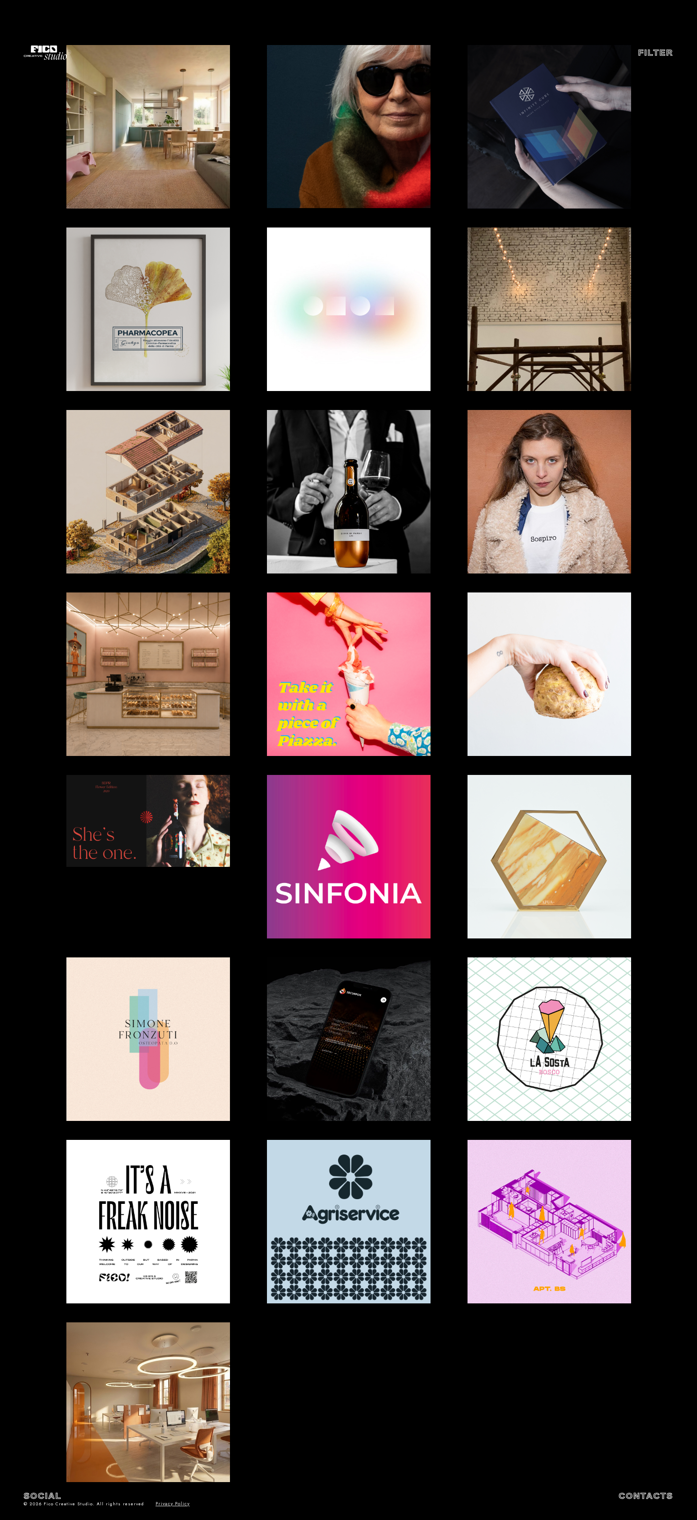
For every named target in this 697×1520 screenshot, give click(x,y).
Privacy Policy (173, 1503)
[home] (47, 53)
